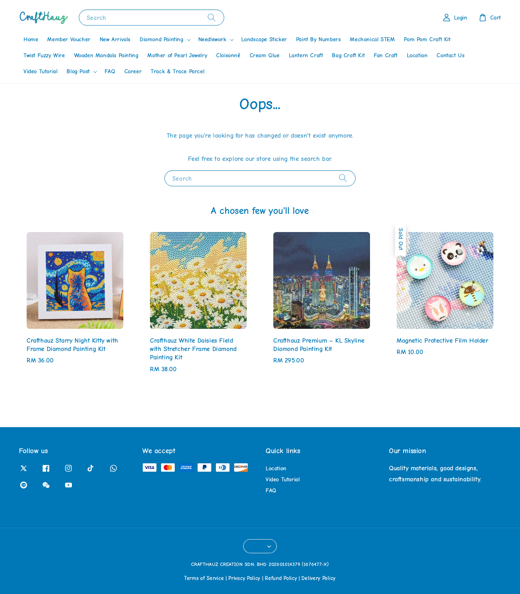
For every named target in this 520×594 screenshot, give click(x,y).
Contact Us (450, 55)
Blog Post (78, 71)
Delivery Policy (318, 578)
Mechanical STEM (372, 39)
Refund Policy (281, 578)
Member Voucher (68, 39)
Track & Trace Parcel (177, 71)
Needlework (212, 39)
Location (417, 55)
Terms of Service (204, 578)
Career (133, 71)
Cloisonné (228, 55)
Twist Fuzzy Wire (44, 55)
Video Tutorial (40, 71)
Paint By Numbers (318, 39)
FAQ (110, 71)
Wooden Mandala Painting (106, 55)
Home (31, 39)
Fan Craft (385, 55)
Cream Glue (265, 55)
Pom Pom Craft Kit (427, 39)
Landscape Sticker (264, 39)
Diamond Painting (161, 39)
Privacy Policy (244, 578)
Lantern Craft (306, 55)
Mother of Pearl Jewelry (177, 55)
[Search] (211, 17)
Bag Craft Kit (348, 55)
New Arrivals (115, 39)
